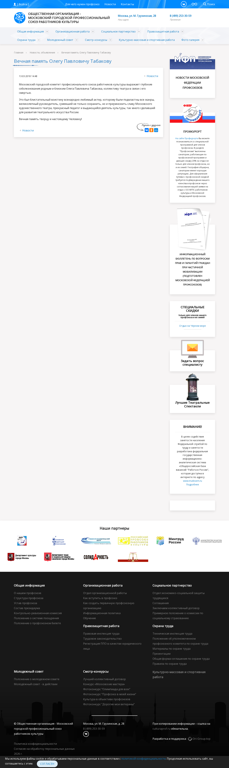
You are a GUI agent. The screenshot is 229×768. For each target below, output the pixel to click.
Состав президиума (27, 608)
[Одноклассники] (151, 130)
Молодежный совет (60, 40)
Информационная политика (102, 613)
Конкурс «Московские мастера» (104, 684)
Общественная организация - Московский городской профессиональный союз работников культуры (69, 18)
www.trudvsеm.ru (192, 480)
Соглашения (161, 603)
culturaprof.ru (161, 728)
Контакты (127, 4)
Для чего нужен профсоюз (82, 4)
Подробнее (192, 484)
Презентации (161, 653)
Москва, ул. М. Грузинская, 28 (137, 16)
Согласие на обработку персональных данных (44, 749)
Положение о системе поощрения (36, 618)
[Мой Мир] (156, 130)
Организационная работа (72, 31)
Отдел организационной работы (105, 593)
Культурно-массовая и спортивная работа (147, 40)
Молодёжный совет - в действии (35, 684)
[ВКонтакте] (184, 4)
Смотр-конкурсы (96, 40)
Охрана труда (26, 40)
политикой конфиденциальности (143, 758)
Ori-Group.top (201, 739)
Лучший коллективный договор (104, 679)
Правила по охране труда (170, 664)
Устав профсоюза (25, 603)
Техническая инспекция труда (172, 633)
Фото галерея (190, 40)
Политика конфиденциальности (35, 744)
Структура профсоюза (28, 598)
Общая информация (30, 31)
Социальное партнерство (118, 31)
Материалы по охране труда (171, 648)
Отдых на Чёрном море (192, 325)
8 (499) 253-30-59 (180, 16)
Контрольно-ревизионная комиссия (38, 613)
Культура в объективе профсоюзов (106, 699)
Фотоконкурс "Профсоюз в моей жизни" (109, 694)
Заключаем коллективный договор (176, 608)
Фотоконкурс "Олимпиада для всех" (106, 689)
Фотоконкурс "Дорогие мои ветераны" (109, 704)
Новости (110, 4)
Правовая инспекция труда (101, 633)
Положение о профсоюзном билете (37, 623)
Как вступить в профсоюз (100, 598)
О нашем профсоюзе (27, 593)
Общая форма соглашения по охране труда (181, 659)
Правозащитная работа (163, 31)
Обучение (89, 618)
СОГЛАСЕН (47, 764)
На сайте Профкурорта (186, 138)
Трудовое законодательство (102, 638)
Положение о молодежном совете (36, 679)
